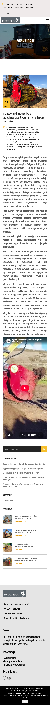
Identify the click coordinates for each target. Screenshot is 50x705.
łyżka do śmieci (20, 130)
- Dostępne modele (12, 661)
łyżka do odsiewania (23, 127)
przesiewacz (35, 142)
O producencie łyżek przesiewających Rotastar (21, 473)
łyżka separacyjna (26, 137)
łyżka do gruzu (11, 127)
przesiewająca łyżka (29, 147)
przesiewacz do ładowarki (30, 144)
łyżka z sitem (33, 139)
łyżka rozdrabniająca (13, 137)
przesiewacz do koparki (13, 144)
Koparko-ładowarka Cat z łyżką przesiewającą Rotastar (24, 464)
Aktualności (9, 500)
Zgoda (25, 701)
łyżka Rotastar (33, 134)
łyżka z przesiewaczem (20, 139)
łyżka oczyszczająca (17, 132)
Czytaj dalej (20, 522)
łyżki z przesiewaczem (23, 142)
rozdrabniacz (10, 149)
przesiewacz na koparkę (14, 147)
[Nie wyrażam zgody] (47, 695)
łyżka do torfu (30, 130)
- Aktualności (9, 657)
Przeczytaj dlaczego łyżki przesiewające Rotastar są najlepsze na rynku (23, 117)
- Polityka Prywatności (14, 664)
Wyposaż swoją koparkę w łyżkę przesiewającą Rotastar (24, 468)
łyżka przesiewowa (22, 134)
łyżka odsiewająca (29, 132)
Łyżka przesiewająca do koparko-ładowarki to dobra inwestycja (23, 478)
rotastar (39, 147)
